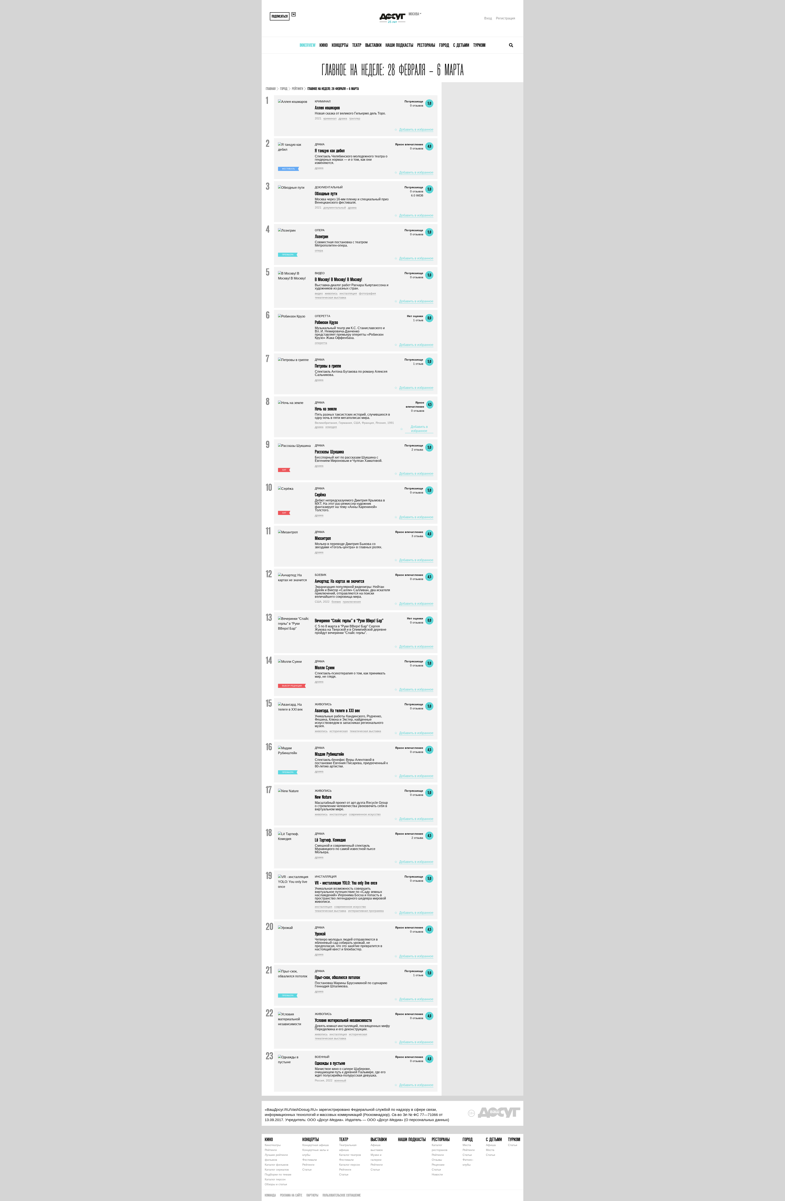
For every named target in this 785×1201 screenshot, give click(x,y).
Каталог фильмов (276, 1164)
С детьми (461, 45)
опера (319, 250)
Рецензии (438, 1164)
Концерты (340, 45)
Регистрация (505, 18)
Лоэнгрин (321, 236)
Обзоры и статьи (276, 1184)
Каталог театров (350, 1154)
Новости (437, 1174)
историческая (339, 731)
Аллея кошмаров (327, 107)
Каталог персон (275, 1179)
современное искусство (365, 814)
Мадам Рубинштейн (329, 754)
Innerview (307, 45)
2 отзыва (417, 449)
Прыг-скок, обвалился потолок (337, 977)
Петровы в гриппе (328, 365)
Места (467, 1145)
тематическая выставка (330, 297)
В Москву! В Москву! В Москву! (338, 279)
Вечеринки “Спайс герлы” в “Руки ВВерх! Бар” (349, 620)
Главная (271, 89)
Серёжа (320, 494)
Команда (270, 1195)
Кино (324, 45)
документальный (334, 207)
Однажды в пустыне (330, 1063)
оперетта (321, 342)
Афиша (491, 1145)
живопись (331, 293)
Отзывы (437, 1159)
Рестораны (426, 45)
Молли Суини (324, 667)
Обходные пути (326, 193)
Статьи (307, 1169)
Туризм (479, 45)
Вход (488, 18)
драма (343, 118)
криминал (329, 118)
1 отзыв (418, 320)
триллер (354, 118)
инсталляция (348, 293)
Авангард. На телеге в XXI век (337, 710)
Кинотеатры (273, 1145)
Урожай (320, 933)
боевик (336, 601)
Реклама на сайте (291, 1195)
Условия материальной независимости (343, 1020)
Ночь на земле (326, 408)
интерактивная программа (366, 910)
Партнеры (312, 1195)
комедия (331, 426)
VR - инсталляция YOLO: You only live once (346, 882)
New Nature (323, 797)
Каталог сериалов (277, 1169)
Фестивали (309, 1159)
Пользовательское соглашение (342, 1195)
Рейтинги (297, 89)
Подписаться (280, 16)
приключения (352, 601)
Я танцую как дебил (330, 150)
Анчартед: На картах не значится (339, 581)
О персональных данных (426, 1120)
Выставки (373, 45)
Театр (356, 45)
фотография (367, 293)
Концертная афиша (315, 1145)
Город (444, 45)
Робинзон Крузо (326, 322)
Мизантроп (323, 538)
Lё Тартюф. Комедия (330, 839)
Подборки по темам (278, 1174)
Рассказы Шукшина (329, 451)
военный (340, 1080)
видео (319, 293)
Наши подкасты (399, 45)
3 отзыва (417, 536)
